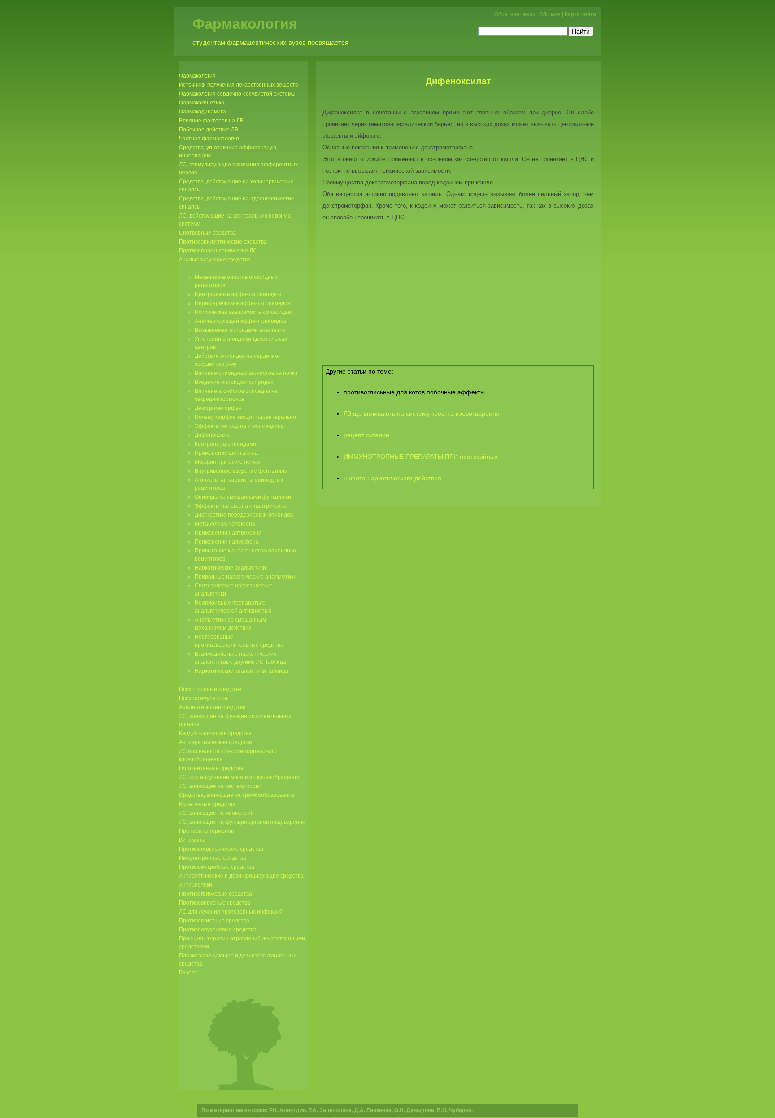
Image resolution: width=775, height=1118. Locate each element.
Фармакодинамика (202, 112)
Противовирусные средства (214, 903)
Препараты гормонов (206, 831)
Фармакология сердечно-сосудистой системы (237, 94)
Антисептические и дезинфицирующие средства (241, 876)
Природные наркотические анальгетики (245, 577)
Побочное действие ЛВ (208, 129)
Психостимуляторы (204, 698)
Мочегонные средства (207, 804)
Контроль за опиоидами (225, 444)
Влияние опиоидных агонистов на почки (246, 373)
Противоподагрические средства (221, 849)
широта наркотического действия (392, 478)
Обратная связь (514, 14)
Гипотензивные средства (211, 768)
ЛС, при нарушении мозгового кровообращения (240, 777)
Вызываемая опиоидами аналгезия (240, 330)
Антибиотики (195, 885)
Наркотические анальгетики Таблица (241, 671)
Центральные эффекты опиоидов (238, 294)
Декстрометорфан (218, 408)
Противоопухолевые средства (218, 930)
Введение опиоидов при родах (234, 382)
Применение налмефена (227, 542)
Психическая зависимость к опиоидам (243, 312)
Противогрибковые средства (215, 894)
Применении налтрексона (228, 533)
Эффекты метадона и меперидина (239, 426)
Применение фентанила (226, 453)
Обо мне (550, 14)
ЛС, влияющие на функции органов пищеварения (242, 822)
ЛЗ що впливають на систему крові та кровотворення (422, 413)
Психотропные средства (210, 689)
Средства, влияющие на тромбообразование (237, 795)
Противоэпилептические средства (223, 242)
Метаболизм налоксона (225, 524)
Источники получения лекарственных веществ (238, 85)
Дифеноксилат (458, 81)
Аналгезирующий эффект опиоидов (240, 321)
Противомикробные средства (216, 867)
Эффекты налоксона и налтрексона (241, 506)
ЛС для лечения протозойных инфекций (231, 912)
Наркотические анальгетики (230, 568)
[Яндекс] (486, 30)
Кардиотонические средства (215, 733)
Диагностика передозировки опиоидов (244, 515)
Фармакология (244, 24)
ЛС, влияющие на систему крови (220, 786)
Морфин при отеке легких (227, 462)
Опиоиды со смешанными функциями (243, 497)
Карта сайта (580, 14)
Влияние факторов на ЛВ (211, 120)
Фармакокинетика (201, 103)
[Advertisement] (458, 297)
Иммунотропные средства (212, 858)
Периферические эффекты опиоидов (242, 303)
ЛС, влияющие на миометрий (216, 813)
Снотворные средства (207, 233)
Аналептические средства (212, 707)
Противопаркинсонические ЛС (218, 251)
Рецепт (188, 973)
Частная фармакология (209, 138)
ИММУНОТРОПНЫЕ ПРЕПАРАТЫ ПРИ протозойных (421, 456)
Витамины (192, 840)
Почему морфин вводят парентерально (245, 417)
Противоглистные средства (214, 921)
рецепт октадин (366, 435)
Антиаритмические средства (215, 742)
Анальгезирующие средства (215, 260)
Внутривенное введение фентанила (241, 471)
